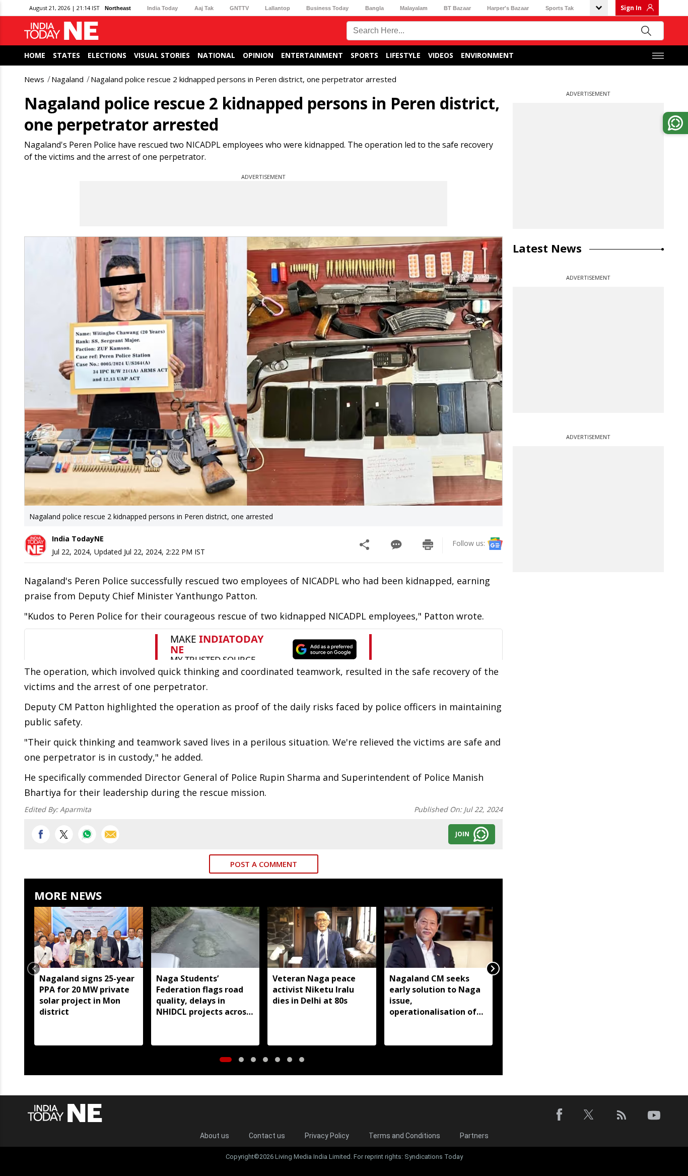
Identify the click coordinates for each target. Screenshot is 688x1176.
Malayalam (414, 8)
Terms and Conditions (404, 1136)
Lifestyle (403, 55)
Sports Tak (559, 8)
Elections (107, 55)
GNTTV (239, 8)
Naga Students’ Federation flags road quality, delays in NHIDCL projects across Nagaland (203, 995)
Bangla (374, 8)
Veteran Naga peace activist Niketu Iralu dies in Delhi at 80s (314, 989)
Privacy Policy (327, 1136)
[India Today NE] (61, 31)
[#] (87, 834)
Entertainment (312, 55)
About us (214, 1136)
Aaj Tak (204, 8)
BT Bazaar (457, 8)
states (66, 55)
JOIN (462, 834)
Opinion (258, 55)
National (216, 55)
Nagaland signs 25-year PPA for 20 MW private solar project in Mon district (86, 995)
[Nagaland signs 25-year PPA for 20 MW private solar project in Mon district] (88, 937)
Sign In (631, 8)
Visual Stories (162, 55)
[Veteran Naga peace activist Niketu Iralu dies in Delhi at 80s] (321, 937)
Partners (474, 1136)
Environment (487, 55)
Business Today (327, 8)
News (34, 79)
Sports (364, 55)
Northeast (118, 8)
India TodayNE (78, 538)
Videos (440, 55)
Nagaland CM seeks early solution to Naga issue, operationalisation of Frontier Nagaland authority (434, 995)
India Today (162, 8)
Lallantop (277, 8)
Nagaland (67, 79)
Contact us (267, 1136)
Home (34, 55)
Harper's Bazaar (508, 8)
